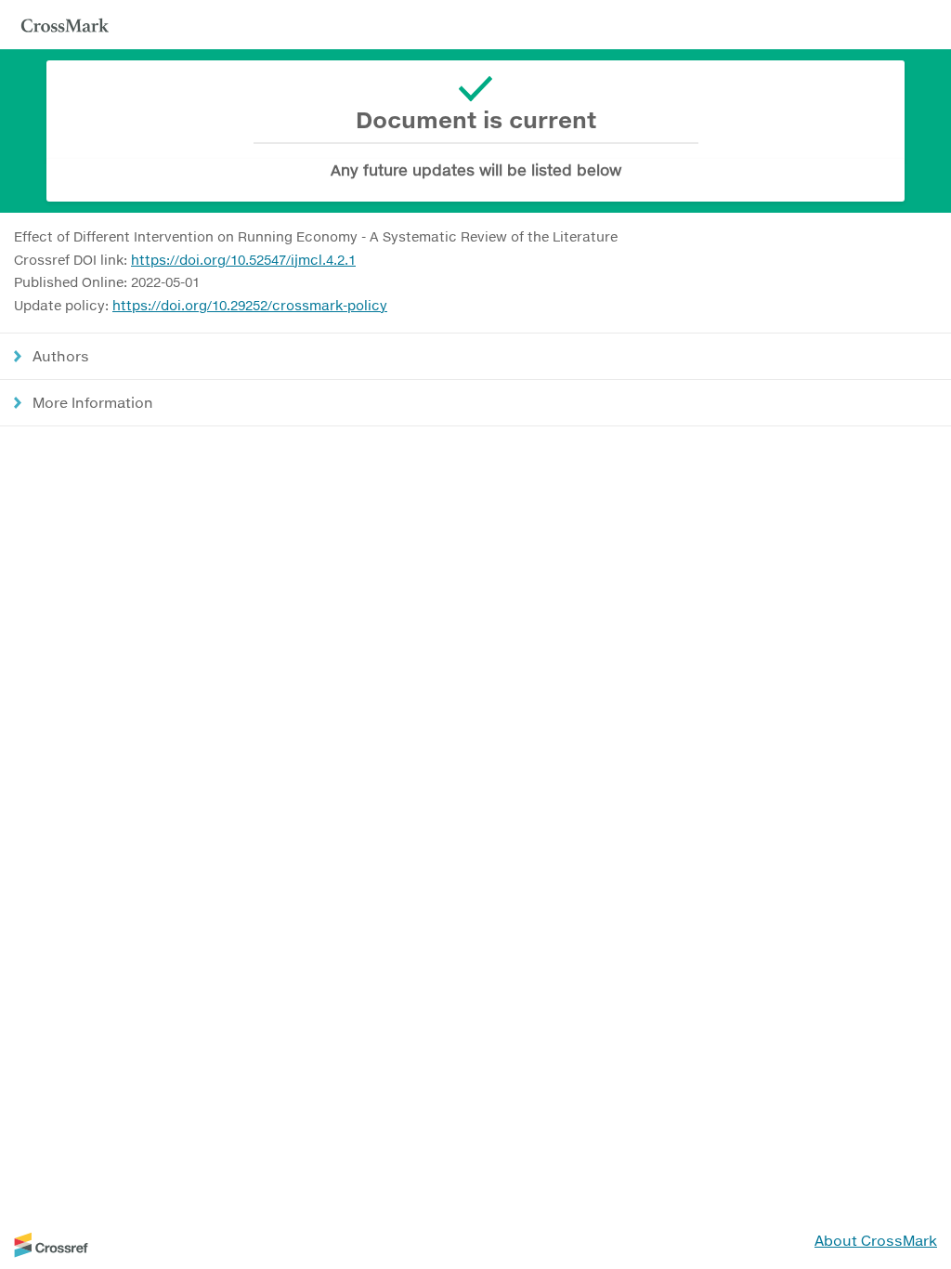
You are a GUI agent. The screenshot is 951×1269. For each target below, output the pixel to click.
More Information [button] (93, 402)
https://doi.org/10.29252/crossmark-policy (249, 305)
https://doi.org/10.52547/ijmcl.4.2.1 (243, 260)
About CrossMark (875, 1240)
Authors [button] (61, 355)
